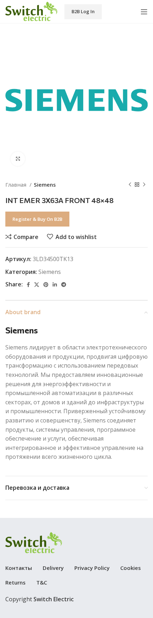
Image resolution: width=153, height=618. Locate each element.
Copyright (39, 599)
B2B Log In (83, 11)
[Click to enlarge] (18, 159)
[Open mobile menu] (144, 12)
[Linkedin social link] (55, 284)
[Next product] (144, 184)
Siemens (45, 184)
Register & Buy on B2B (37, 219)
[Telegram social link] (63, 284)
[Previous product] (129, 184)
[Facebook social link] (28, 284)
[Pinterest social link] (46, 284)
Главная (16, 184)
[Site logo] (31, 11)
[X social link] (36, 284)
